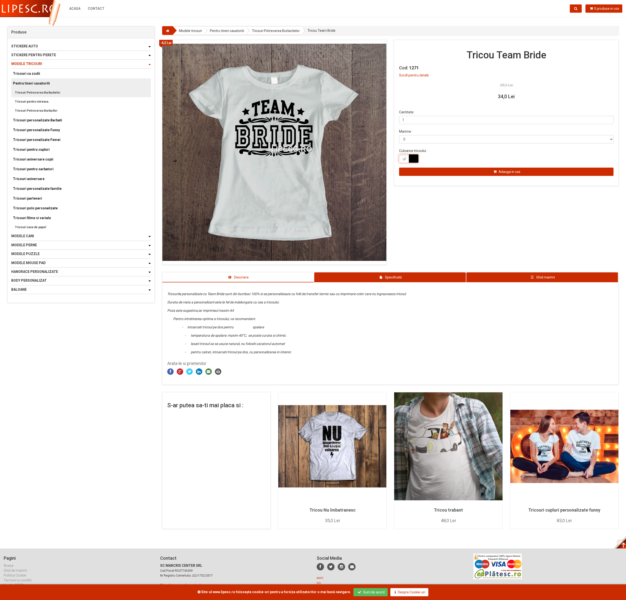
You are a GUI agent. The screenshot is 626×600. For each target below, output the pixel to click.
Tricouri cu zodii (26, 73)
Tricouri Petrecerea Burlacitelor (37, 92)
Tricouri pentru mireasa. (32, 101)
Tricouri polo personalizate (35, 208)
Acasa (74, 9)
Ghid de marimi (15, 570)
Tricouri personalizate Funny (36, 130)
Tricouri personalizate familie (37, 189)
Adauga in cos (509, 172)
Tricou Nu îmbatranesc (332, 510)
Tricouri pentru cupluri (31, 149)
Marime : (406, 131)
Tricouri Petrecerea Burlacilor (36, 110)
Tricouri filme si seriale (32, 218)
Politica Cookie (15, 575)
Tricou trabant (448, 510)
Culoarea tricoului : (413, 151)
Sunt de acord (373, 592)
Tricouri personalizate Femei (36, 140)
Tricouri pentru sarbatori (33, 169)
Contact (96, 9)
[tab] (238, 277)
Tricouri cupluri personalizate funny (564, 510)
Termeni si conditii (18, 580)
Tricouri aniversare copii (33, 159)
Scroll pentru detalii (414, 75)
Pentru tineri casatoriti (31, 83)
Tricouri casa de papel (30, 227)
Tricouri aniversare (29, 179)
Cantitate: (406, 112)
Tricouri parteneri (27, 198)
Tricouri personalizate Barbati (37, 120)
